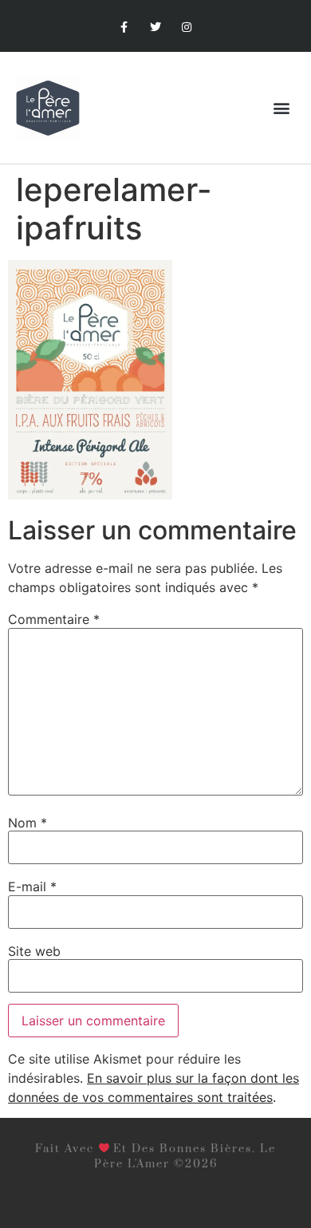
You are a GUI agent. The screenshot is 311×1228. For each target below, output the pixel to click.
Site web (34, 951)
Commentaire (54, 619)
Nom (27, 822)
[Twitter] (155, 27)
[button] (282, 108)
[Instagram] (187, 27)
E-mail (32, 886)
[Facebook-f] (124, 27)
